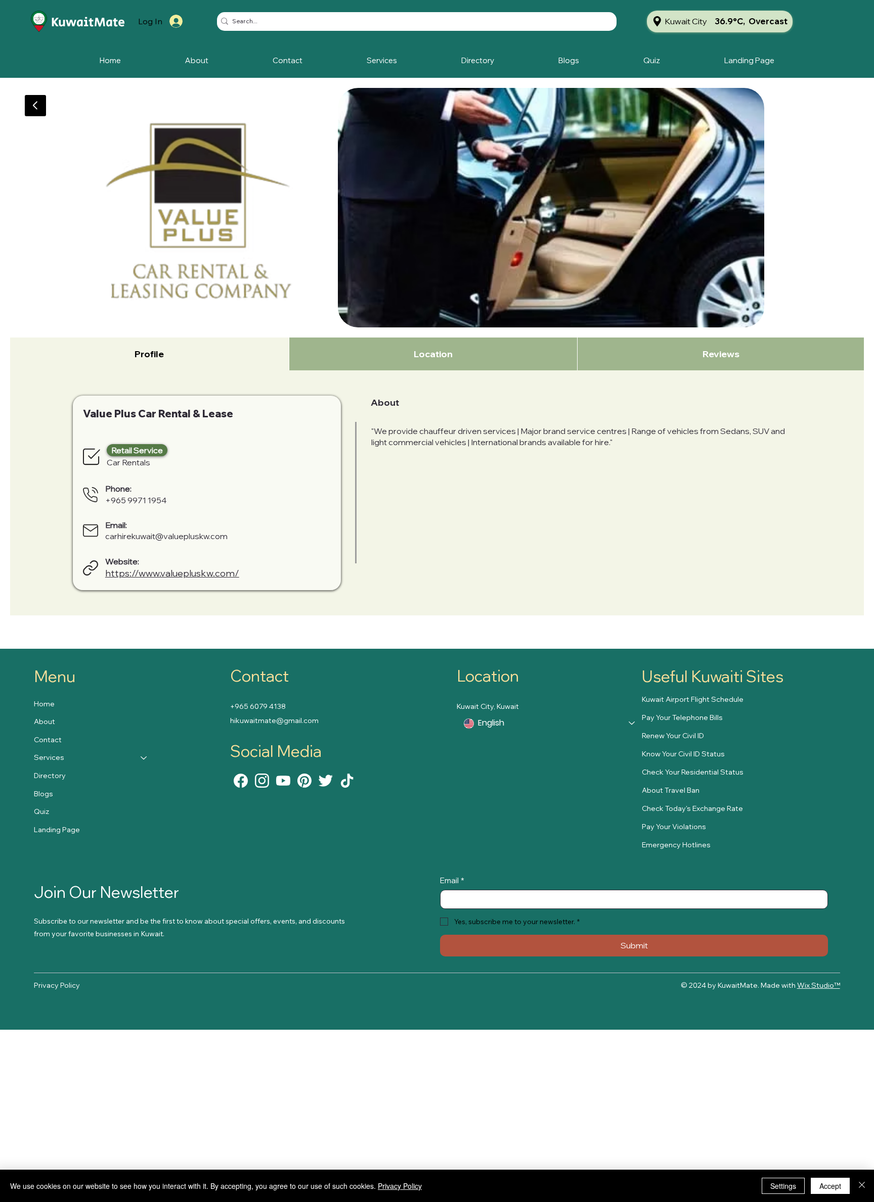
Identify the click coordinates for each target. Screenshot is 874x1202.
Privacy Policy (57, 985)
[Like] (240, 780)
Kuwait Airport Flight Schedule (693, 699)
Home (44, 703)
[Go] (35, 105)
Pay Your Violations (674, 826)
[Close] (862, 1186)
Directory (50, 775)
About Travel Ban (671, 790)
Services (49, 757)
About (44, 721)
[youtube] (283, 780)
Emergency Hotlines (676, 844)
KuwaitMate (88, 22)
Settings (783, 1186)
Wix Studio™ (818, 985)
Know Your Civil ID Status (683, 753)
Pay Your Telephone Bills (682, 717)
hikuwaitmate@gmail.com (274, 720)
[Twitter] (325, 780)
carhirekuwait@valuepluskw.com (166, 536)
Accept (830, 1186)
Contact (48, 739)
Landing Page (57, 829)
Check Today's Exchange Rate (692, 808)
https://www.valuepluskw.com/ (172, 573)
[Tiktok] (347, 780)
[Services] (144, 758)
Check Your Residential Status (693, 772)
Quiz (41, 811)
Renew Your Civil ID (673, 735)
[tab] (149, 354)
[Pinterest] (304, 780)
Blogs (43, 793)
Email (452, 880)
